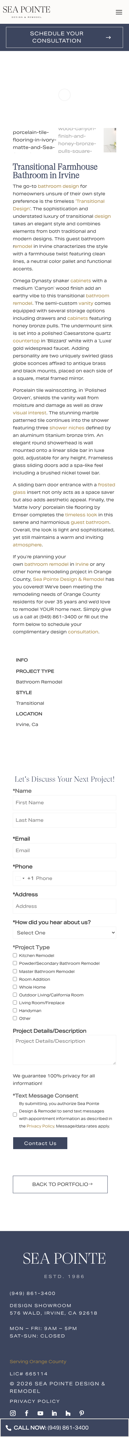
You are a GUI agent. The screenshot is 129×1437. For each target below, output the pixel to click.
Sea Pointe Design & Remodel (68, 579)
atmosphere (27, 545)
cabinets (80, 281)
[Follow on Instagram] (12, 1413)
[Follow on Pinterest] (81, 1413)
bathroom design (58, 186)
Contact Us (40, 1143)
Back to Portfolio (60, 1184)
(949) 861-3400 (33, 1293)
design (103, 216)
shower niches (67, 428)
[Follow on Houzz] (68, 1413)
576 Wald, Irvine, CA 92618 (54, 1313)
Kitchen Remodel (36, 955)
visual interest (29, 413)
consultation (83, 632)
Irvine (82, 564)
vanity (86, 303)
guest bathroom (90, 522)
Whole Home (32, 987)
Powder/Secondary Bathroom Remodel (59, 963)
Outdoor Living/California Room (51, 995)
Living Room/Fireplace (41, 1002)
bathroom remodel (46, 564)
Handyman (30, 1010)
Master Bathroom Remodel (47, 971)
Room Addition (34, 979)
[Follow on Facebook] (26, 1413)
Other (25, 1018)
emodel (23, 246)
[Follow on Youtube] (40, 1413)
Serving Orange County (38, 1361)
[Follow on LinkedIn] (54, 1413)
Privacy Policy (40, 1126)
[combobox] (23, 878)
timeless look (81, 515)
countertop (26, 341)
